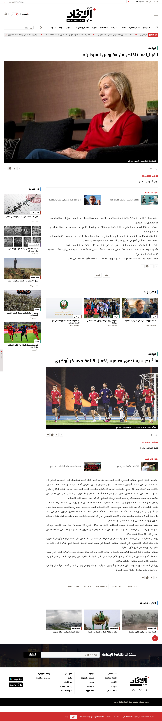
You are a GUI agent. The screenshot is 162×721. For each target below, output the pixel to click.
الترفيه (94, 27)
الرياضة (113, 27)
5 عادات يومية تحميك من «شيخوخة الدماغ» (140, 321)
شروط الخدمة (66, 690)
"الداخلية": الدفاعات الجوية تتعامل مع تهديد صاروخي (65, 322)
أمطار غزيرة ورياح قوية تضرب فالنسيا (142, 632)
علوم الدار (146, 27)
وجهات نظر (104, 27)
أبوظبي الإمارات (137, 1)
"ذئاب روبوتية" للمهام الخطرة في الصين (103, 632)
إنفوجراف (90, 686)
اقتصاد (123, 27)
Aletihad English (43, 678)
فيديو (67, 27)
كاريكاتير (68, 673)
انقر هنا (105, 717)
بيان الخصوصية (66, 686)
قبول (73, 716)
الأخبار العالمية (134, 27)
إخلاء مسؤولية (44, 673)
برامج (60, 27)
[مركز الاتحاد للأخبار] (81, 14)
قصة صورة (90, 690)
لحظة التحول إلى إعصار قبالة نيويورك (66, 632)
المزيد (53, 27)
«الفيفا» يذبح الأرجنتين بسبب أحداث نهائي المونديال (102, 322)
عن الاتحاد (68, 682)
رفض (66, 716)
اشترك (32, 654)
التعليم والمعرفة (82, 27)
